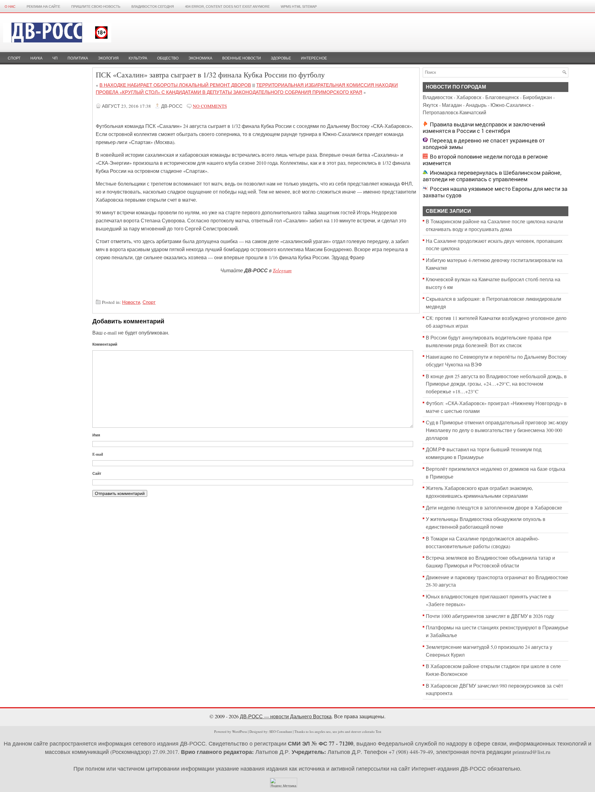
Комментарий (104, 344)
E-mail (97, 454)
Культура (138, 58)
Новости (131, 302)
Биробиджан (537, 97)
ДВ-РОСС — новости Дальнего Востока (286, 716)
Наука (36, 58)
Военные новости (241, 58)
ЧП (55, 58)
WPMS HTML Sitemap (299, 6)
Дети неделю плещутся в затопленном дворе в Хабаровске (494, 507)
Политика (78, 58)
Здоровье (281, 58)
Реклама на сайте (43, 6)
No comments (210, 106)
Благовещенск (502, 97)
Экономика (200, 58)
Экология (108, 58)
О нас (10, 6)
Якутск (430, 105)
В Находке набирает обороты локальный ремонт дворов (175, 85)
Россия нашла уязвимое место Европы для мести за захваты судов (495, 192)
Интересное (314, 58)
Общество (167, 58)
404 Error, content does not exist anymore (227, 6)
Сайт (96, 473)
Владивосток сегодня (152, 6)
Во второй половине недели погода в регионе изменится (485, 159)
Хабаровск (468, 97)
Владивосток (437, 97)
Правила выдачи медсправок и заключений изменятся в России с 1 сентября (484, 127)
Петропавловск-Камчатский (454, 112)
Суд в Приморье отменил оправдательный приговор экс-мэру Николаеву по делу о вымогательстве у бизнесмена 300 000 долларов (497, 430)
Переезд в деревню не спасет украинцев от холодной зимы (484, 143)
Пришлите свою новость (95, 6)
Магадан (452, 105)
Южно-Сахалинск (511, 105)
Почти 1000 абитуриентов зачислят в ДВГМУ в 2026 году (490, 616)
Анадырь (476, 105)
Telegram (282, 270)
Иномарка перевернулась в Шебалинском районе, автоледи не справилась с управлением (492, 175)
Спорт (14, 58)
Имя (96, 435)
